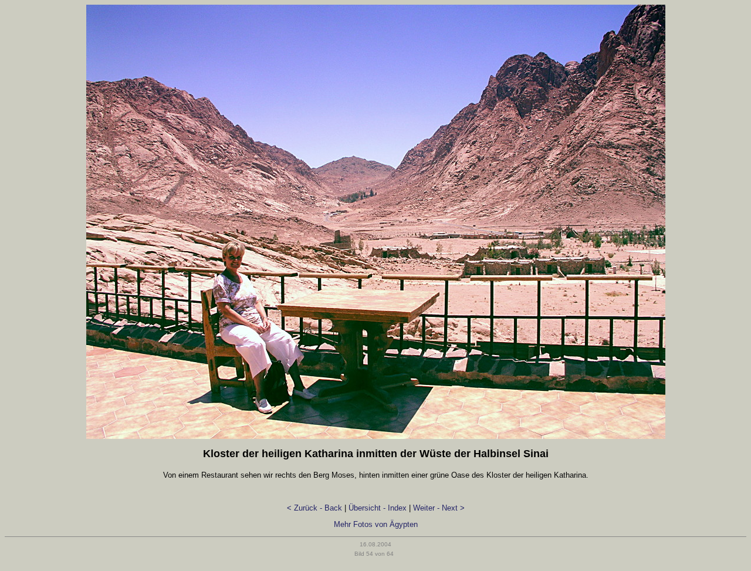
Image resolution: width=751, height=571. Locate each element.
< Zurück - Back (314, 508)
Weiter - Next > (439, 508)
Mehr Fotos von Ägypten (376, 524)
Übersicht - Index (378, 508)
